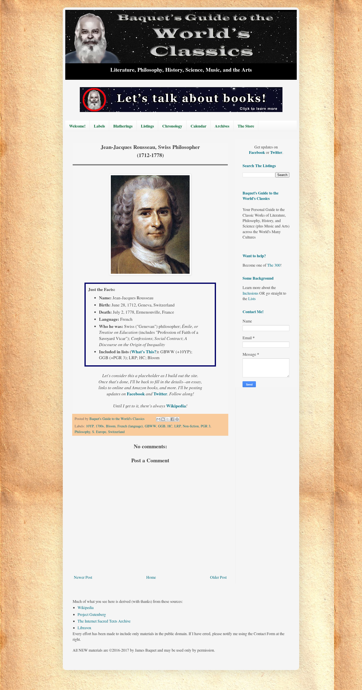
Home (151, 577)
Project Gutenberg (92, 614)
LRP (177, 426)
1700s (100, 426)
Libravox (84, 627)
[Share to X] (167, 419)
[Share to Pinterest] (177, 419)
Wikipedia (86, 607)
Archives (222, 126)
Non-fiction (191, 426)
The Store (246, 126)
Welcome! (77, 126)
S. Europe (99, 431)
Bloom (110, 426)
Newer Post (83, 577)
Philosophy (82, 431)
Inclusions (250, 293)
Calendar (198, 126)
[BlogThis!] (163, 419)
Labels (99, 126)
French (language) (130, 426)
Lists (252, 298)
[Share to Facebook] (172, 419)
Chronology (172, 126)
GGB (161, 426)
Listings (147, 126)
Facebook (257, 152)
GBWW (150, 426)
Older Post (218, 577)
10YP (90, 426)
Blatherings (122, 126)
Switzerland (116, 431)
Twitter (276, 152)
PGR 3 (205, 426)
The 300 (273, 265)
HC (169, 426)
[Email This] (158, 419)
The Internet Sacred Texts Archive (104, 621)
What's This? (143, 351)
